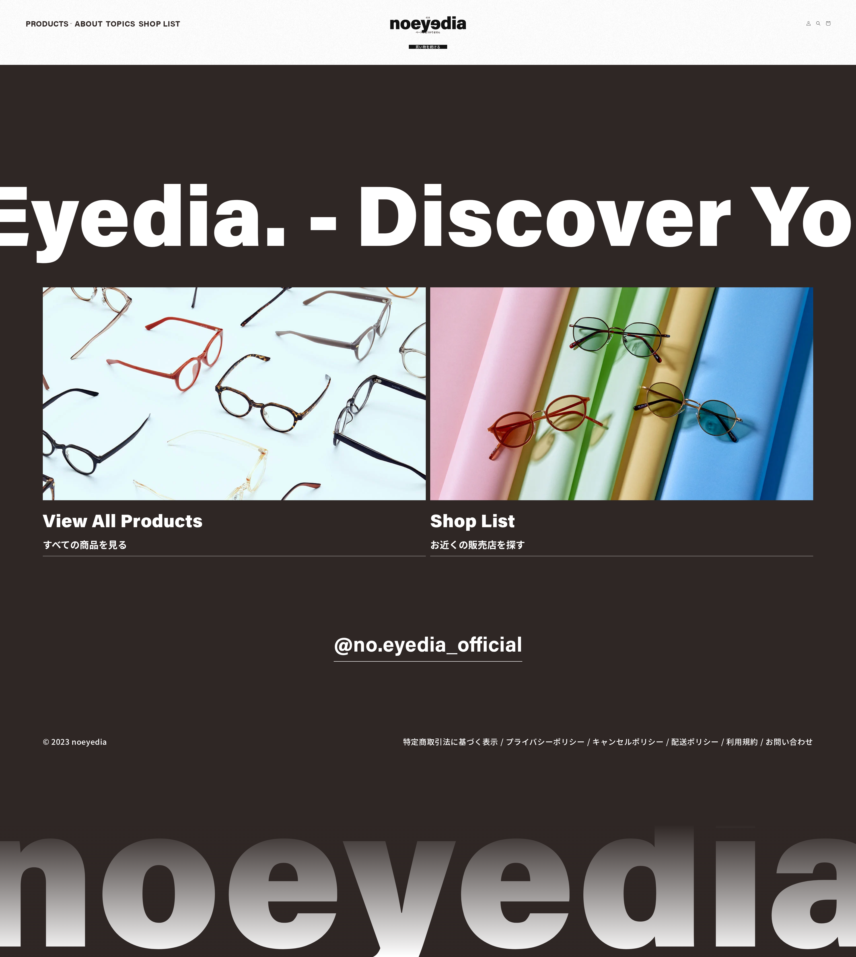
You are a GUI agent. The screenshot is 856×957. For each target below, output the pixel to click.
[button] (818, 23)
